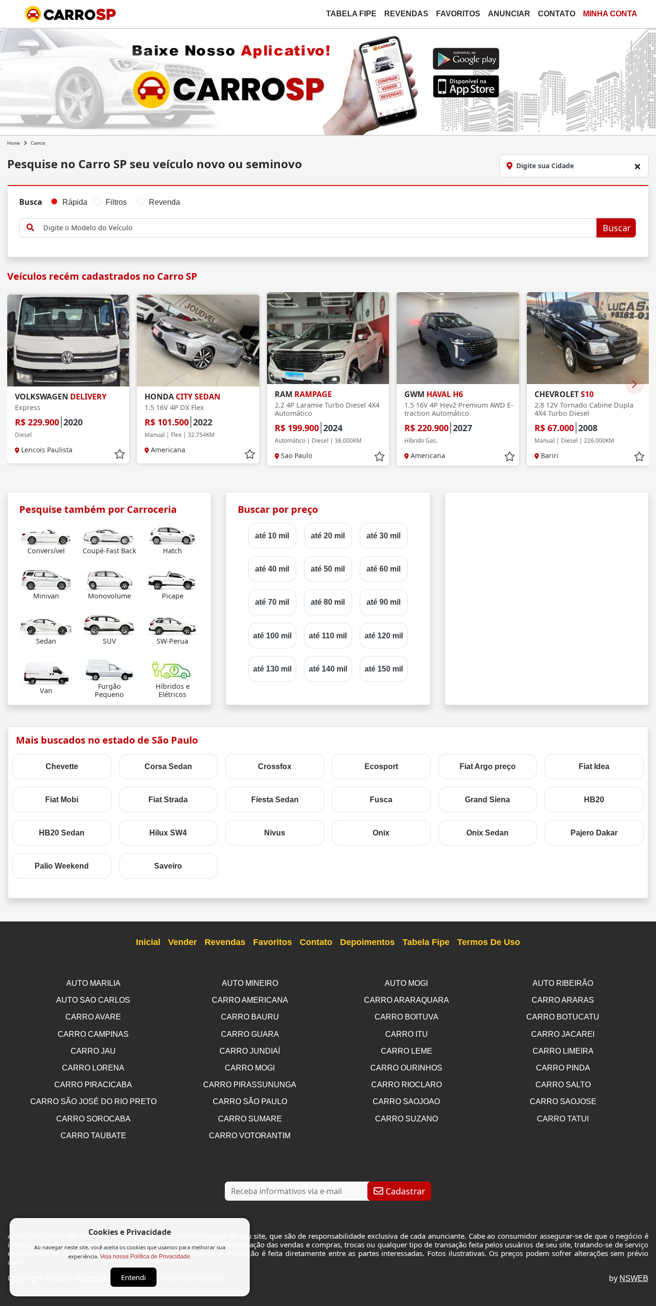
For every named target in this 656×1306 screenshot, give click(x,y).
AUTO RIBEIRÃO (563, 983)
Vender (182, 942)
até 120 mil (383, 636)
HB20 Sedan (62, 833)
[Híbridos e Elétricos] (173, 669)
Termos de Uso (488, 942)
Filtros (116, 202)
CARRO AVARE (93, 1017)
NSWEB (634, 1278)
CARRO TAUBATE (93, 1136)
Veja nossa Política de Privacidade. (146, 1256)
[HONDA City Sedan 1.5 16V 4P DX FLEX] (198, 340)
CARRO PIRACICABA (93, 1085)
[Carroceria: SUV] (109, 624)
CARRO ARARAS (563, 1000)
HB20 (594, 800)
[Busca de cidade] (637, 166)
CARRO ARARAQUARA (406, 1000)
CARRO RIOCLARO (406, 1085)
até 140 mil (328, 669)
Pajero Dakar (594, 833)
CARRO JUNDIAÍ (249, 1051)
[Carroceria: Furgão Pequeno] (109, 669)
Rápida (74, 202)
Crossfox (275, 766)
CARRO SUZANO (406, 1119)
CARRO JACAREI (563, 1034)
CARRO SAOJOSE (563, 1101)
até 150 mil (383, 669)
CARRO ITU (406, 1034)
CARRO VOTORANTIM (250, 1136)
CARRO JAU (93, 1051)
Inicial (148, 942)
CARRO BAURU (250, 1017)
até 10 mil (272, 536)
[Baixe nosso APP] (328, 80)
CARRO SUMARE (250, 1119)
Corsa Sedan (168, 766)
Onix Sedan (487, 833)
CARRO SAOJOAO (406, 1101)
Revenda (164, 202)
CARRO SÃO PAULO (250, 1101)
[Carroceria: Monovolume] (109, 578)
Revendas (406, 14)
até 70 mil (272, 602)
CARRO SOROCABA (93, 1119)
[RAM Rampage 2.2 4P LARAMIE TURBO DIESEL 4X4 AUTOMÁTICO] (328, 338)
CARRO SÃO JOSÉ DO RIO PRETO (93, 1101)
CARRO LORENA (93, 1068)
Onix (381, 833)
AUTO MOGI (406, 983)
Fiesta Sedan (275, 800)
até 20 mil (328, 536)
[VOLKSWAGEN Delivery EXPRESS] (68, 340)
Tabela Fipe (351, 14)
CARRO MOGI (250, 1068)
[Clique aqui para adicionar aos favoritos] (120, 454)
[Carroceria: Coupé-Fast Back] (109, 533)
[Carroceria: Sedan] (46, 624)
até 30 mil (383, 536)
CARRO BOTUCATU (562, 1017)
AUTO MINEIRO (250, 983)
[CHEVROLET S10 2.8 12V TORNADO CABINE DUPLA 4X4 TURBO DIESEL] (588, 338)
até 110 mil (328, 636)
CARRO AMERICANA (250, 1000)
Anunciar (509, 14)
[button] (634, 384)
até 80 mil (328, 602)
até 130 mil (272, 669)
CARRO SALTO (563, 1085)
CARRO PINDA (563, 1068)
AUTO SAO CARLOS (93, 1000)
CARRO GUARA (250, 1034)
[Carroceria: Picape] (173, 578)
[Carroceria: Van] (46, 673)
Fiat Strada (168, 800)
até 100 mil (272, 636)
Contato (556, 14)
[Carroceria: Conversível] (46, 533)
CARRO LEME (406, 1051)
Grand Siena (487, 800)
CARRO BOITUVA (406, 1017)
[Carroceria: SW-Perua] (173, 624)
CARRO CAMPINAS (93, 1034)
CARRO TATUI (563, 1119)
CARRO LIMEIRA (563, 1051)
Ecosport (381, 766)
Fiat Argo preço (488, 766)
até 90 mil (383, 602)
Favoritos (458, 14)
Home (13, 143)
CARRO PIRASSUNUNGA (249, 1085)
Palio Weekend (62, 866)
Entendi (133, 1277)
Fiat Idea (594, 766)
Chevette (62, 766)
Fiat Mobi (61, 800)
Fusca (381, 800)
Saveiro (168, 866)
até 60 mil (383, 569)
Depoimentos (367, 942)
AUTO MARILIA (93, 983)
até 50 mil (328, 569)
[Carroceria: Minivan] (46, 578)
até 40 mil (272, 569)
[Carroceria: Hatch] (173, 533)
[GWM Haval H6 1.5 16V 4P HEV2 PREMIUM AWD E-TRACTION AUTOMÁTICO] (458, 338)
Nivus (274, 833)
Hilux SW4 (168, 833)
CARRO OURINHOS (406, 1068)
